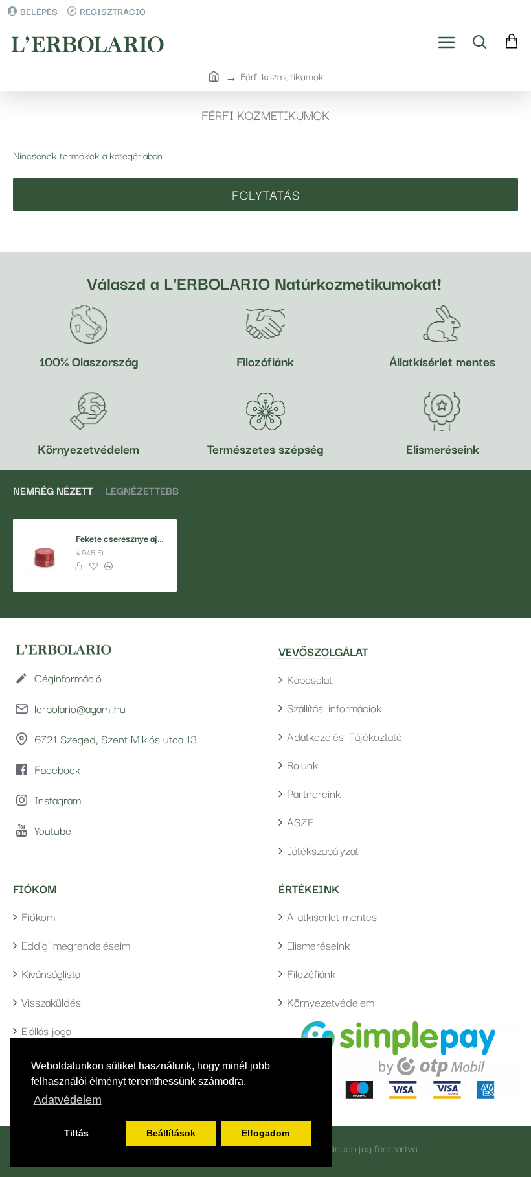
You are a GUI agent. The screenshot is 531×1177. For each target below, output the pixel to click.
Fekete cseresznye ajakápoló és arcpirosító (121, 538)
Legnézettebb (142, 490)
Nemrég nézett (53, 490)
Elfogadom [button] (265, 1133)
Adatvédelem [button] (68, 1099)
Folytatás (266, 194)
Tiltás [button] (76, 1133)
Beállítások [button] (171, 1133)
